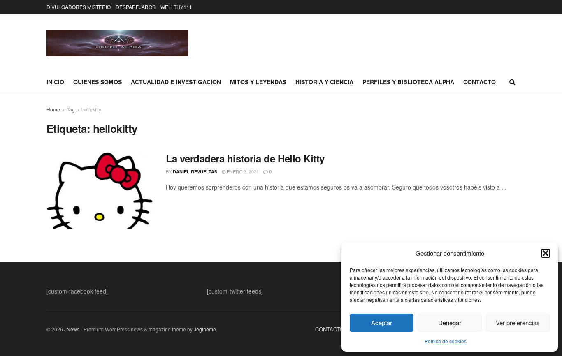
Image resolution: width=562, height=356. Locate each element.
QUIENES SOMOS (97, 82)
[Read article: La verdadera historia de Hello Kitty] (99, 190)
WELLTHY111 (176, 6)
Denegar (449, 322)
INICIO (55, 82)
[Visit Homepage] (117, 43)
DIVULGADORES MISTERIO (78, 6)
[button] (545, 253)
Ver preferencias (518, 322)
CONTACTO (479, 82)
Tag (71, 109)
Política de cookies (446, 341)
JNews (71, 329)
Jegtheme (205, 329)
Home (53, 109)
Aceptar (381, 322)
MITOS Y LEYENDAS (258, 82)
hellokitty (91, 109)
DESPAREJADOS (136, 6)
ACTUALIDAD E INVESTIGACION (176, 82)
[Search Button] (512, 82)
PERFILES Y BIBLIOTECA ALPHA (408, 82)
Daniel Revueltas (195, 172)
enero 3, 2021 (242, 171)
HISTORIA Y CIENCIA (324, 82)
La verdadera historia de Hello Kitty (245, 158)
